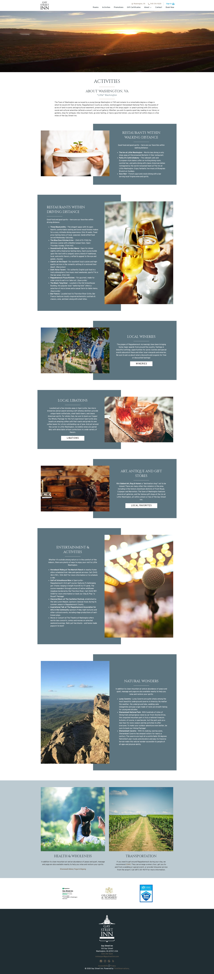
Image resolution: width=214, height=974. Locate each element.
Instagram (105, 961)
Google (109, 961)
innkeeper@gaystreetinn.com (107, 957)
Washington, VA (139, 4)
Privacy (113, 966)
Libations (73, 438)
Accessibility (103, 966)
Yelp (113, 961)
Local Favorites (141, 505)
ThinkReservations (121, 969)
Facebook (101, 961)
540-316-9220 (155, 4)
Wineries (141, 363)
